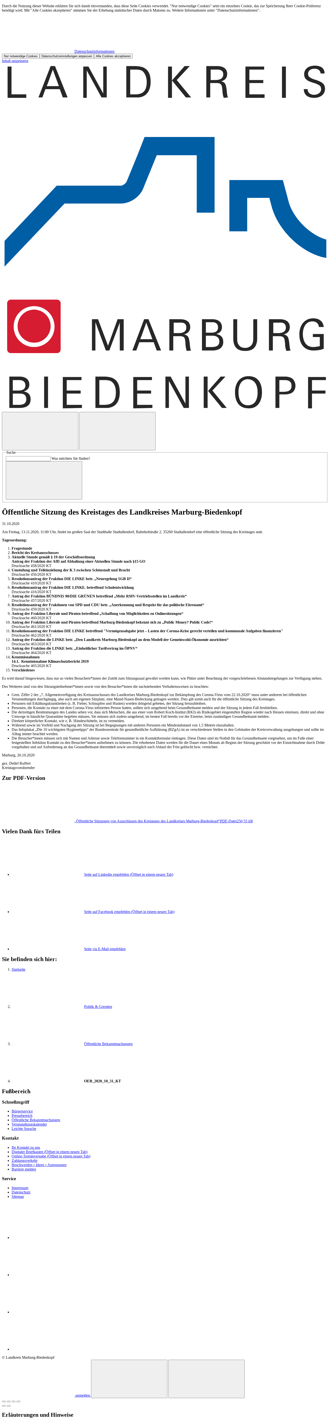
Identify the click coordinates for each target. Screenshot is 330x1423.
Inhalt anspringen (15, 61)
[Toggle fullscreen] (13, 1401)
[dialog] (165, 31)
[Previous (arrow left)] (4, 1406)
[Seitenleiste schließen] (206, 1379)
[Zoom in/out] (18, 1401)
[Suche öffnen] (40, 431)
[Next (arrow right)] (9, 1406)
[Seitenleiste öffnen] (117, 431)
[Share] (9, 1401)
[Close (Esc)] (4, 1401)
